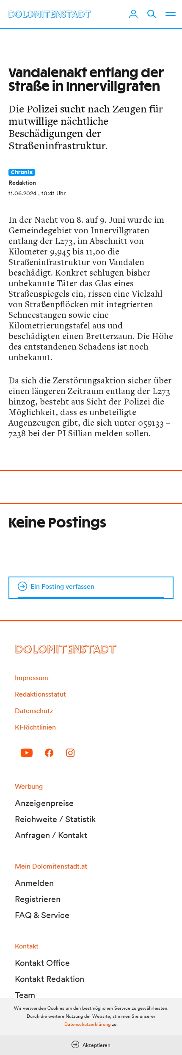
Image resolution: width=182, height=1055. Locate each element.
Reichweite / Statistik (55, 819)
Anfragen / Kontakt (51, 835)
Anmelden (34, 883)
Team (25, 995)
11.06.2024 (22, 193)
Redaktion (22, 182)
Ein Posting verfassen (62, 586)
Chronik (22, 172)
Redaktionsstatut (40, 694)
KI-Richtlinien (35, 727)
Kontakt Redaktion (49, 979)
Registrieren (38, 899)
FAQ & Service (42, 915)
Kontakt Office (42, 963)
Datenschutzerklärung (87, 1024)
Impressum (31, 677)
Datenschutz (34, 710)
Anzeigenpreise (44, 803)
